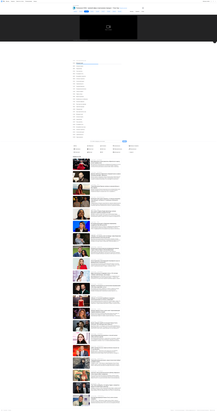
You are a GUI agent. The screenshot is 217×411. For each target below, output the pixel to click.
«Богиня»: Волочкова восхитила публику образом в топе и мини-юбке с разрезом (105, 373)
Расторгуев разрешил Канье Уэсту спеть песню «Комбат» (104, 398)
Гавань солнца (79, 94)
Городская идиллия (80, 86)
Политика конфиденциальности (190, 410)
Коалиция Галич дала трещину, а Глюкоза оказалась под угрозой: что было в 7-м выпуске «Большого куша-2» (105, 200)
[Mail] (1, 1)
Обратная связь (212, 410)
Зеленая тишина (79, 66)
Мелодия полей (79, 63)
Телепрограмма (76, 5)
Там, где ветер (79, 71)
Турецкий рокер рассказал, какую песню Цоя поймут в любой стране (106, 360)
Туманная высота (79, 83)
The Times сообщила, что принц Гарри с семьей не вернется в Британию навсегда (105, 385)
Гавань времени (79, 137)
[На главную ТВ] (3, 1)
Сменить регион (123, 8)
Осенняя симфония (80, 101)
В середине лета (79, 73)
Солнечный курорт (80, 81)
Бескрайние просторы (81, 127)
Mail (1, 410)
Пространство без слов (81, 60)
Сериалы (137, 11)
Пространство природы (81, 104)
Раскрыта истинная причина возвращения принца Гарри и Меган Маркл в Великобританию (105, 249)
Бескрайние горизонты (81, 76)
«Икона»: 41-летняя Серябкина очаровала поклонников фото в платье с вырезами (102, 298)
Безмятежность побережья (82, 99)
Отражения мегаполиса (81, 88)
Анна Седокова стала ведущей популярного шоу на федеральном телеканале (105, 261)
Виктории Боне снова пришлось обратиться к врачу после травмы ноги (105, 162)
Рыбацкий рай (79, 109)
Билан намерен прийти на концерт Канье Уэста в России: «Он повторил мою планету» (104, 323)
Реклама (9, 410)
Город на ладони (79, 91)
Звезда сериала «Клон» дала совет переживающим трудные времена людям (105, 311)
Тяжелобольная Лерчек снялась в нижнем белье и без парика (105, 187)
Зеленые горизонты (80, 78)
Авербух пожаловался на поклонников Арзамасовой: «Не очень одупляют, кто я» (106, 286)
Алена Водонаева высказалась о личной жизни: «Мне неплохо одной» (104, 336)
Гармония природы (80, 106)
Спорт (143, 11)
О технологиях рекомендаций (180, 410)
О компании (5, 410)
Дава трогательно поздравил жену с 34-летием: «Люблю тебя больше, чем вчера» (104, 274)
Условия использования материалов (203, 410)
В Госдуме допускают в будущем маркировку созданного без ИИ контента (103, 224)
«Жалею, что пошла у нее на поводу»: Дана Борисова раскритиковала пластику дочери (106, 236)
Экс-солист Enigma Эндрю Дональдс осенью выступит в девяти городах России (103, 211)
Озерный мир (79, 68)
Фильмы (131, 11)
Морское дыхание (80, 96)
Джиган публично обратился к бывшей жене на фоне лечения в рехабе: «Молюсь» (106, 174)
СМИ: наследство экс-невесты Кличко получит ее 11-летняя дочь (105, 348)
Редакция (172, 410)
